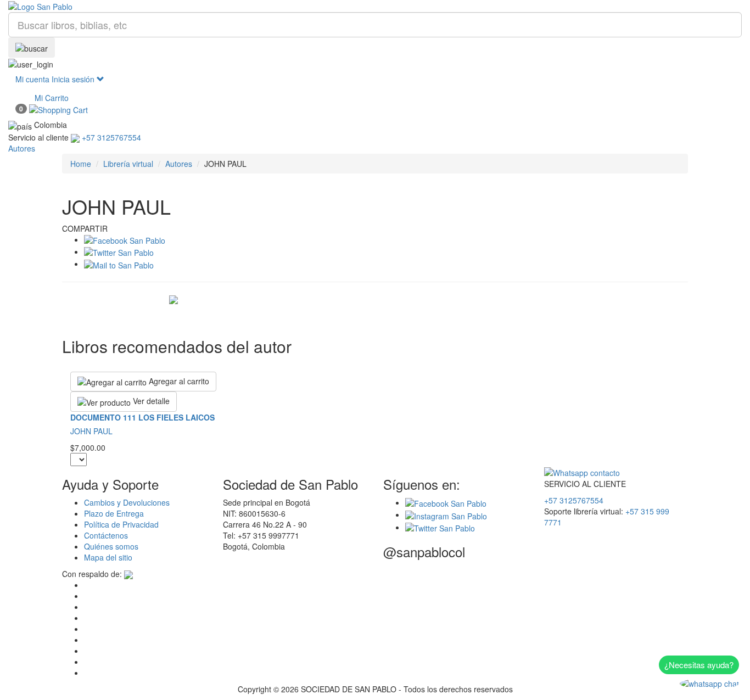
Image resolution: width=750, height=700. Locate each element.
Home (80, 163)
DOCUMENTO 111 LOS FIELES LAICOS (142, 417)
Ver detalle (150, 400)
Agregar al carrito (178, 381)
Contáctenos (106, 535)
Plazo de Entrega (114, 513)
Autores (178, 163)
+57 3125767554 (573, 500)
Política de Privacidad (121, 524)
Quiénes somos (111, 546)
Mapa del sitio (108, 557)
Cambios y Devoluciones (127, 502)
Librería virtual (128, 163)
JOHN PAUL (91, 430)
